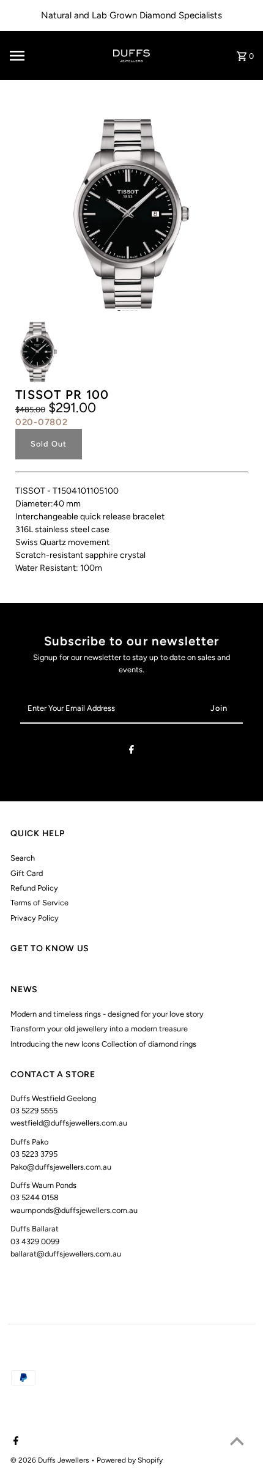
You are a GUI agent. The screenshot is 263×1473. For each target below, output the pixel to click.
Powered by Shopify (130, 1460)
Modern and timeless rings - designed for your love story (107, 1013)
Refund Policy (34, 887)
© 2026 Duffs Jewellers (50, 1460)
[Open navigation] (36, 55)
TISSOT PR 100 (62, 394)
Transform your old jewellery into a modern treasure (99, 1028)
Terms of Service (39, 902)
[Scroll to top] (237, 1441)
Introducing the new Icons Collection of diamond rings (103, 1043)
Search (22, 858)
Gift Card (26, 873)
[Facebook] (131, 751)
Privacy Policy (34, 917)
